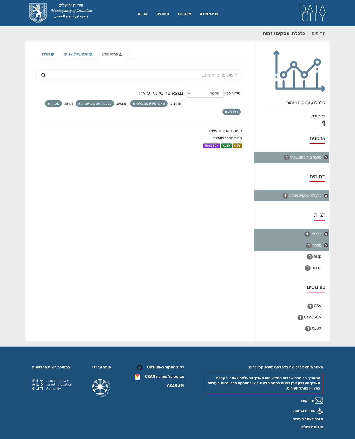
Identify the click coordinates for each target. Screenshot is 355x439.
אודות (142, 13)
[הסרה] (134, 103)
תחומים (162, 13)
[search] (44, 75)
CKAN (150, 377)
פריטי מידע (208, 13)
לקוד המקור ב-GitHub (165, 367)
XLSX (226, 145)
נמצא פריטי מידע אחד (159, 93)
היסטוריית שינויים (76, 54)
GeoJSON (212, 145)
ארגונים (184, 13)
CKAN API (175, 386)
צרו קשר (307, 400)
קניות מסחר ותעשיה (225, 130)
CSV (237, 145)
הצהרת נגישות (305, 411)
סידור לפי (233, 93)
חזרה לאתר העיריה (308, 419)
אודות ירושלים (311, 427)
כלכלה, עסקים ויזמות (283, 33)
